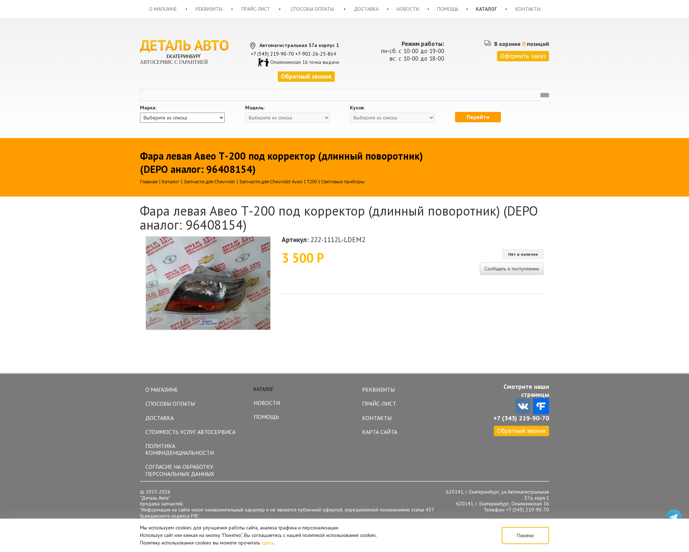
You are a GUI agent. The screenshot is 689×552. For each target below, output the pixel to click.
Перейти (478, 117)
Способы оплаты (312, 9)
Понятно (525, 535)
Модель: (254, 108)
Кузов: (357, 108)
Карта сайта (379, 431)
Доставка (366, 9)
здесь (267, 542)
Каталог (486, 9)
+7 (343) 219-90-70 (272, 54)
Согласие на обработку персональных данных (179, 470)
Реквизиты (209, 9)
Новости (408, 9)
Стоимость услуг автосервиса (190, 431)
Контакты (527, 9)
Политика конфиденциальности (179, 449)
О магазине (163, 9)
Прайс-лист (256, 9)
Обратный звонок (521, 430)
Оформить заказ (523, 56)
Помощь (447, 9)
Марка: (148, 108)
